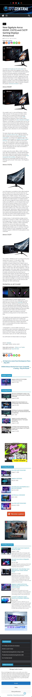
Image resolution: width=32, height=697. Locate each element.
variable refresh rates (12, 134)
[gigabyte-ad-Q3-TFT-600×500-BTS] (16, 444)
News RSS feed (15, 348)
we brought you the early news (15, 69)
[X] (4, 43)
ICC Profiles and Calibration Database (10, 645)
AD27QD (20, 302)
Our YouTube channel (7, 658)
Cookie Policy (10, 695)
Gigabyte (9, 342)
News (4, 24)
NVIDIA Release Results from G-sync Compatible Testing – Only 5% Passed (15, 367)
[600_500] (16, 612)
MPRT (24, 117)
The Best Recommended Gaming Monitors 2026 (13, 655)
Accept (16, 683)
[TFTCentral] (3, 15)
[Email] (16, 43)
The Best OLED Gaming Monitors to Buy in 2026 (13, 652)
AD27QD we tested (13, 83)
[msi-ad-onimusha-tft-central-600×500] (16, 521)
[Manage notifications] (25, 693)
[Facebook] (9, 43)
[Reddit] (6, 43)
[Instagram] (11, 43)
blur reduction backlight (23, 120)
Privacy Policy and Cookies (18, 695)
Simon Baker (14, 38)
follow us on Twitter (20, 347)
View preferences (16, 691)
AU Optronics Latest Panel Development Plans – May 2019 (16, 361)
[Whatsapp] (14, 43)
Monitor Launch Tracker (7, 648)
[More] (19, 43)
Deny (16, 687)
